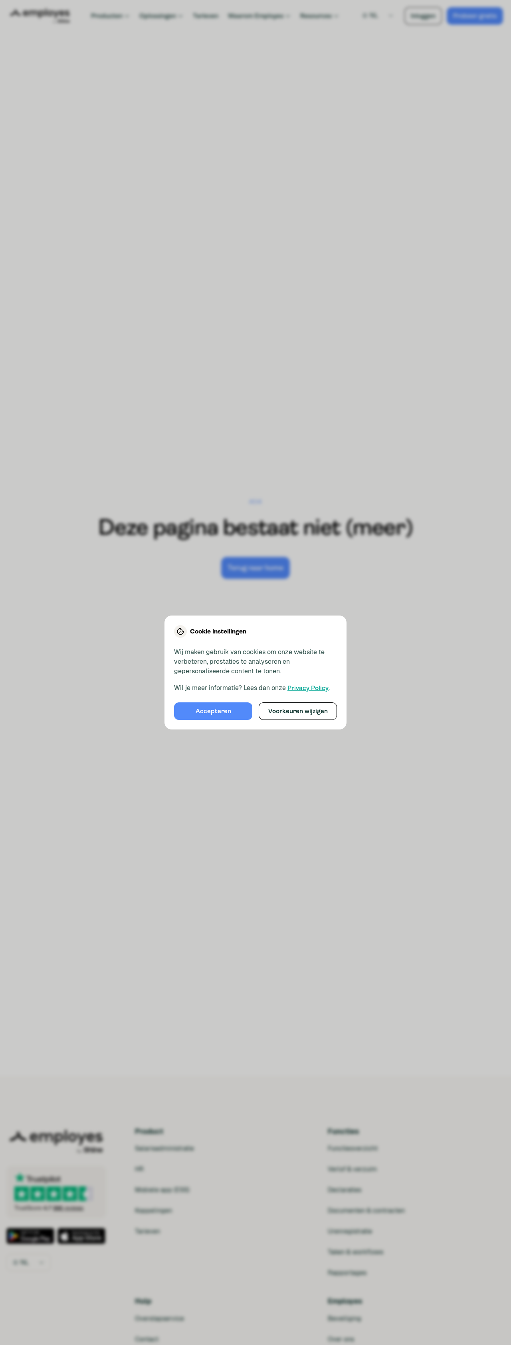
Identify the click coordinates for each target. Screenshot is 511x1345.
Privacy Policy (308, 688)
